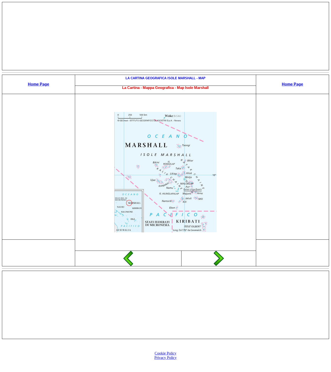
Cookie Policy (165, 353)
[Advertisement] (165, 36)
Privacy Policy (165, 358)
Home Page (38, 84)
